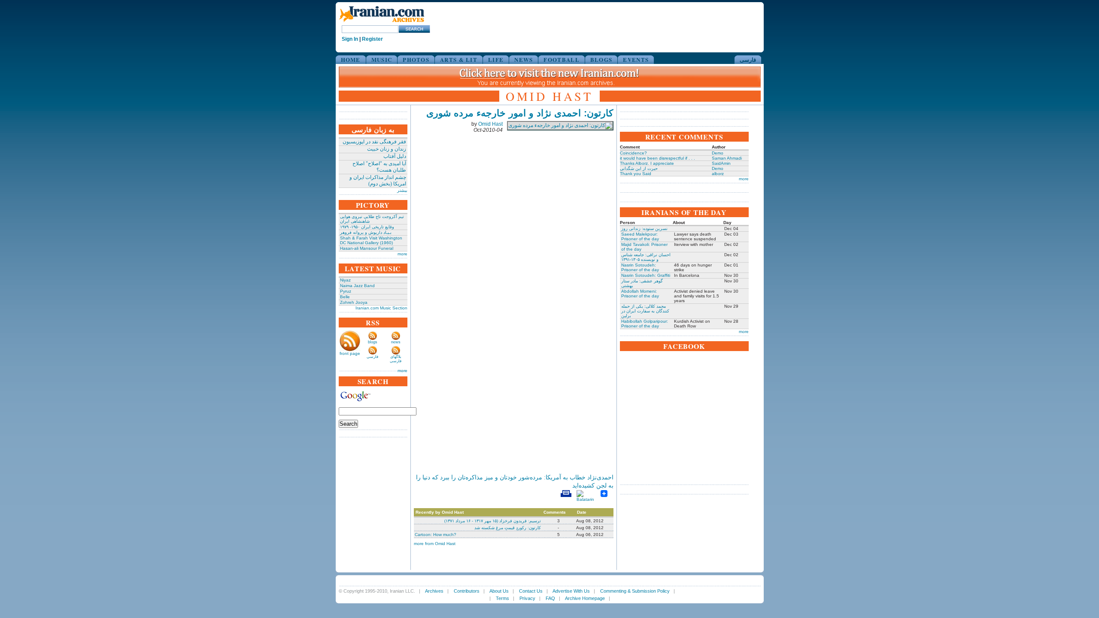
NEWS (523, 59)
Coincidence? (633, 153)
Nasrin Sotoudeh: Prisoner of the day (640, 267)
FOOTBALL (561, 59)
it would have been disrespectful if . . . (657, 158)
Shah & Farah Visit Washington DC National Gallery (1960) (371, 240)
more (402, 253)
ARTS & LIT (458, 59)
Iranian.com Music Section (381, 308)
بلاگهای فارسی (395, 358)
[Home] (382, 22)
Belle (345, 296)
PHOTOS (416, 59)
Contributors (467, 591)
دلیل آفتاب (394, 156)
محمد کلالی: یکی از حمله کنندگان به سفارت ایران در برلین (645, 311)
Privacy (527, 598)
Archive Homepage (585, 598)
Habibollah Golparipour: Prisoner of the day (644, 323)
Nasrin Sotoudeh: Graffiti (645, 275)
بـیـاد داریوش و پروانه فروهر (366, 232)
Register (372, 39)
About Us (499, 591)
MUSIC (381, 59)
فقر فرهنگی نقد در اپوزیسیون (374, 142)
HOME (351, 59)
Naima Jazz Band (357, 285)
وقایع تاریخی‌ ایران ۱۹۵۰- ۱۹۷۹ (367, 226)
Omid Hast (490, 124)
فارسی (748, 59)
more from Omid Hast (434, 543)
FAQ (550, 598)
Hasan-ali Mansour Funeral (366, 248)
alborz (718, 173)
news (396, 342)
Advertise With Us (571, 591)
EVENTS (636, 59)
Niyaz (345, 280)
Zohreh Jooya (353, 302)
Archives (434, 591)
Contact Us (531, 591)
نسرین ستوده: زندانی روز (644, 228)
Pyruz (345, 291)
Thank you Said (635, 173)
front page (350, 353)
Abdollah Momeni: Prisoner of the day (640, 293)
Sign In (350, 39)
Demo (717, 153)
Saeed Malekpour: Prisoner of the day (640, 236)
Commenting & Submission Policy (635, 591)
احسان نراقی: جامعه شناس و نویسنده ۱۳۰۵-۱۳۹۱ (646, 257)
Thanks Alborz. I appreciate (647, 163)
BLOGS (601, 59)
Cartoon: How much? (435, 534)
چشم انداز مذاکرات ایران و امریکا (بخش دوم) (377, 180)
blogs (372, 342)
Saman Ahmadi (727, 158)
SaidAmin (721, 163)
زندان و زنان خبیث (386, 149)
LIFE (496, 59)
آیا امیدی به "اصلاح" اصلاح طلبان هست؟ (379, 167)
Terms (502, 598)
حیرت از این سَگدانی (639, 168)
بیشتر (402, 190)
